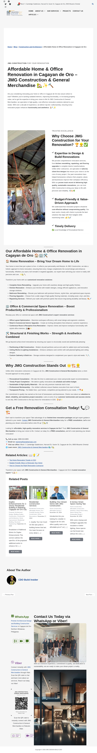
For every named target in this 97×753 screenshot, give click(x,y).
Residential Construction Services (34, 504)
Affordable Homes (34, 510)
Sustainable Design (76, 514)
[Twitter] (6, 4)
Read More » (15, 552)
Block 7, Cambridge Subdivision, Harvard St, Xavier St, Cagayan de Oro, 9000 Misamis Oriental (50, 4)
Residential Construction (36, 508)
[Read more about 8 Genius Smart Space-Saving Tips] (79, 492)
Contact (25, 420)
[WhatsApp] (6, 7)
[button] (93, 4)
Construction (12, 516)
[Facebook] (9, 1)
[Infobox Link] (21, 625)
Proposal (11, 512)
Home (10, 47)
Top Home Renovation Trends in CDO (22, 460)
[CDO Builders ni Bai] (10, 4)
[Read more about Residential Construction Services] (38, 492)
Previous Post (8, 594)
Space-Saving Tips (75, 512)
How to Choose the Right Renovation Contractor (26, 466)
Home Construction (55, 508)
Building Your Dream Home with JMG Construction (58, 504)
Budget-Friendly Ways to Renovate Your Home (25, 463)
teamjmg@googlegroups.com (26, 442)
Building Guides (18, 514)
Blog (15, 47)
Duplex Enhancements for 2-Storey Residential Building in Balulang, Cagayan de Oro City (18, 506)
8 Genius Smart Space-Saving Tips (78, 503)
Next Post (89, 594)
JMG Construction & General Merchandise (33, 447)
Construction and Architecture (30, 47)
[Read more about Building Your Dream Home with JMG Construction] (59, 492)
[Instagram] (4, 1)
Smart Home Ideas (82, 510)
